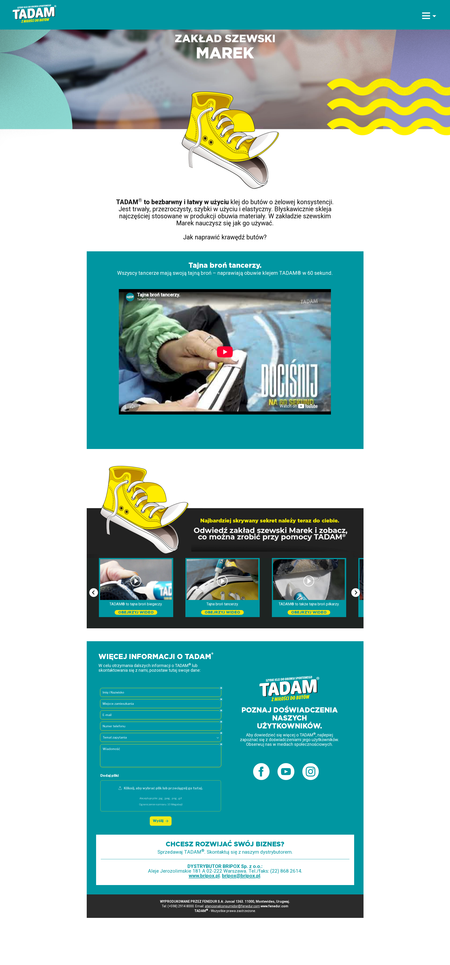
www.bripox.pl (204, 875)
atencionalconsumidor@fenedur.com (232, 906)
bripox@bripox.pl (241, 875)
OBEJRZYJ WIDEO (136, 612)
